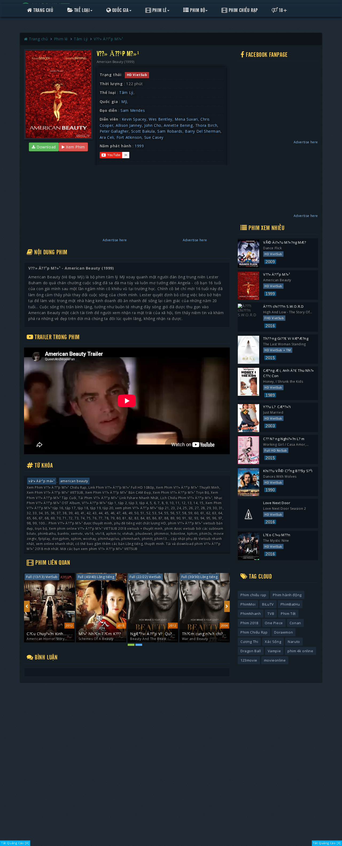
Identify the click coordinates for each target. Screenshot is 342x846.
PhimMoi (247, 604)
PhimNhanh (250, 613)
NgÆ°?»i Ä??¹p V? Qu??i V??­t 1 (101, 634)
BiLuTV (268, 604)
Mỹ (124, 101)
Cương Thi (249, 641)
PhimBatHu (290, 604)
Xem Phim (75, 146)
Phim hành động (287, 594)
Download (45, 146)
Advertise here (115, 240)
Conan (295, 622)
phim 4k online (300, 651)
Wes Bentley (160, 119)
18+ (282, 10)
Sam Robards (169, 131)
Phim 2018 (249, 622)
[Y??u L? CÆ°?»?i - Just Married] (248, 418)
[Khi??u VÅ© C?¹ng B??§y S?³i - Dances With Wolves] (248, 482)
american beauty (74, 481)
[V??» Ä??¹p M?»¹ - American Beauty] (248, 286)
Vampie (274, 651)
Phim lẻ (159, 10)
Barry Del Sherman (202, 131)
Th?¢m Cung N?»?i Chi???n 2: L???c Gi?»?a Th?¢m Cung (203, 634)
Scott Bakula (143, 131)
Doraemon (283, 632)
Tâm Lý (126, 92)
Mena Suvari (186, 119)
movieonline (275, 660)
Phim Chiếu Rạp (242, 10)
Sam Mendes (133, 110)
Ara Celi (107, 137)
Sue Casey (154, 137)
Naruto (294, 641)
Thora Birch (206, 125)
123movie (248, 660)
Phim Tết (288, 613)
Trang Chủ (42, 10)
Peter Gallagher (114, 131)
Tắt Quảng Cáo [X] (15, 843)
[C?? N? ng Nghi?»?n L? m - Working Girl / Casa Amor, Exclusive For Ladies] (248, 450)
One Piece (274, 622)
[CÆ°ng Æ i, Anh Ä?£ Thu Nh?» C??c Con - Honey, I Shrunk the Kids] (248, 382)
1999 (139, 145)
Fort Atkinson (129, 137)
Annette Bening (178, 125)
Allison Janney (129, 125)
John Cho (152, 125)
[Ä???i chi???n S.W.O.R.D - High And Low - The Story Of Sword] (248, 318)
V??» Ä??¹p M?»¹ (108, 38)
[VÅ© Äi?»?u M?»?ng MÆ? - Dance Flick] (248, 254)
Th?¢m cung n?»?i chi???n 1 (152, 634)
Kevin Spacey (134, 119)
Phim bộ (197, 10)
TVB (270, 613)
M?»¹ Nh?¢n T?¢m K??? (48, 633)
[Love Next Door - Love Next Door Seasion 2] (248, 514)
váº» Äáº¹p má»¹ (42, 481)
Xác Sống (273, 641)
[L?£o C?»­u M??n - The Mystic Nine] (248, 546)
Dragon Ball (250, 651)
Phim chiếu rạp (253, 594)
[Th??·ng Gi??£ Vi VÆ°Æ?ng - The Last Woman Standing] (248, 350)
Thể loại (81, 10)
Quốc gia (120, 10)
